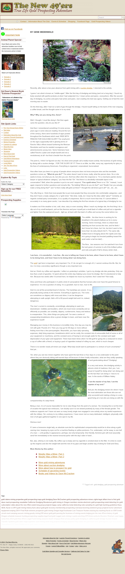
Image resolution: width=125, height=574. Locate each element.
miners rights (93, 499)
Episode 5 (7, 86)
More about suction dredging (51, 465)
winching (81, 516)
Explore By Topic (6, 181)
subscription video (8, 505)
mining (42, 522)
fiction (91, 516)
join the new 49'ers (99, 513)
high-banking (104, 505)
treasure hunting (21, 516)
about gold (48, 513)
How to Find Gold (9, 156)
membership (60, 508)
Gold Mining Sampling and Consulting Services (56, 551)
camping (14, 513)
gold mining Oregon (52, 511)
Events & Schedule (59, 21)
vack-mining (66, 516)
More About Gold (9, 154)
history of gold (112, 513)
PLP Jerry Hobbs (17, 524)
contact (41, 524)
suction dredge (86, 88)
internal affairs (49, 524)
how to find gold (114, 499)
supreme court (33, 522)
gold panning (57, 513)
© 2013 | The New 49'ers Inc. (9, 542)
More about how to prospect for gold (55, 468)
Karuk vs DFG (11, 508)
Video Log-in (83, 546)
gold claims (5, 499)
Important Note (12, 35)
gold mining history (24, 508)
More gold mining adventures (52, 462)
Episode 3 (7, 82)
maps (39, 499)
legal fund (48, 516)
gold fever (90, 522)
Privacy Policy (4, 550)
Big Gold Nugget (66, 554)
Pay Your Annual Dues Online (13, 128)
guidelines (113, 505)
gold (35, 263)
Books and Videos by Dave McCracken (56, 473)
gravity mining (35, 513)
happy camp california (60, 505)
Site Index (7, 130)
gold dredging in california (86, 519)
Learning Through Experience (13, 137)
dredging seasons (67, 522)
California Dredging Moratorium (40, 502)
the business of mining (71, 513)
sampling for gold (92, 505)
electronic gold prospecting (93, 502)
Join (67, 546)
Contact (23, 21)
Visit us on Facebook (13, 29)
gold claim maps (21, 522)
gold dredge (100, 519)
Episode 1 (7, 77)
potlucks (97, 516)
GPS (87, 516)
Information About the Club (39, 21)
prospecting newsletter (19, 502)
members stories (76, 502)
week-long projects (52, 522)
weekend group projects (99, 508)
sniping (12, 511)
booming (86, 508)
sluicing (93, 511)
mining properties (17, 499)
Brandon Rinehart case (109, 516)
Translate (18, 217)
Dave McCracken (59, 499)
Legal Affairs (8, 163)
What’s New (7, 149)
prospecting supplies (36, 516)
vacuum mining (23, 513)
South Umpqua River (57, 519)
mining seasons (42, 519)
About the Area (8, 147)
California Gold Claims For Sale (80, 551)
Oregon (4, 516)
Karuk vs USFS (112, 511)
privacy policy (70, 519)
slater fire (82, 522)
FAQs (76, 522)
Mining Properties (9, 142)
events (83, 513)
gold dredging (98, 485)
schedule (11, 516)
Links (5, 168)
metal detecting (75, 505)
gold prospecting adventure (113, 485)
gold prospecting (30, 499)
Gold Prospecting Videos (100, 21)
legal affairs (103, 499)
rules (83, 505)
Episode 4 (7, 84)
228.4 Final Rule (22, 511)
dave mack (5, 502)
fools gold (98, 522)
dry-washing (100, 511)
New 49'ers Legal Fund (27, 519)
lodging (89, 513)
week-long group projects (41, 505)
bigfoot (105, 522)
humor (111, 508)
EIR (42, 513)
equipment (5, 511)
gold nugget (56, 516)
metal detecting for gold (113, 502)
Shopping (71, 21)
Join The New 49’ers (10, 165)
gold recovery (50, 508)
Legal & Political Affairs (58, 546)
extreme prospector (36, 511)
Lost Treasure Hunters (81, 511)
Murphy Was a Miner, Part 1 (51, 454)
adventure (118, 508)
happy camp (60, 524)
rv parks (74, 516)
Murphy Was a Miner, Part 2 (51, 457)
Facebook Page (83, 21)
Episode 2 (7, 79)
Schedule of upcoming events (52, 471)
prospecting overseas (74, 508)
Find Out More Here (8, 119)
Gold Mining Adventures (11, 158)
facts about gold (38, 508)
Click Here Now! (6, 195)
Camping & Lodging (10, 144)
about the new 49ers (23, 505)
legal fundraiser (66, 511)
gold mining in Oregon (61, 502)
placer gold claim (31, 524)
